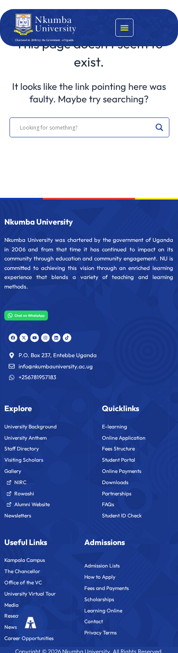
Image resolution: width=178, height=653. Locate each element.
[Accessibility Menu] (30, 622)
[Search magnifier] (159, 127)
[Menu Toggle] (124, 28)
